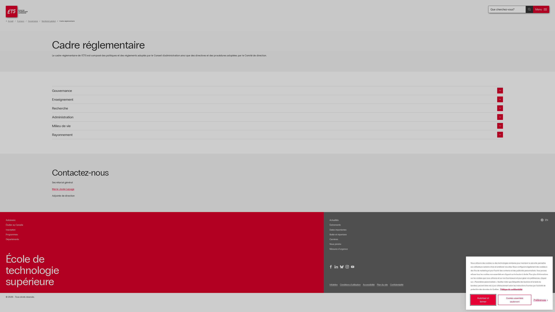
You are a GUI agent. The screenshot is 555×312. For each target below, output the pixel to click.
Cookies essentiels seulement (514, 300)
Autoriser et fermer (483, 299)
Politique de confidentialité (511, 289)
